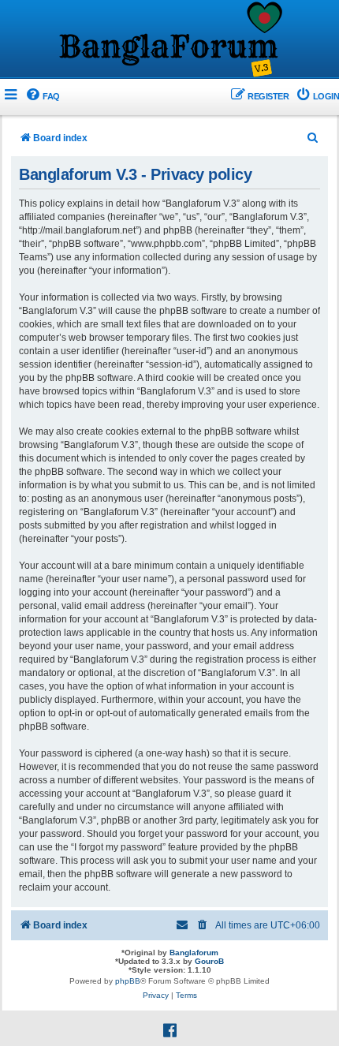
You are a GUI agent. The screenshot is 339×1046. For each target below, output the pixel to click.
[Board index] (169, 40)
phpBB (127, 981)
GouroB (209, 961)
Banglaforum (194, 952)
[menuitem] (42, 96)
